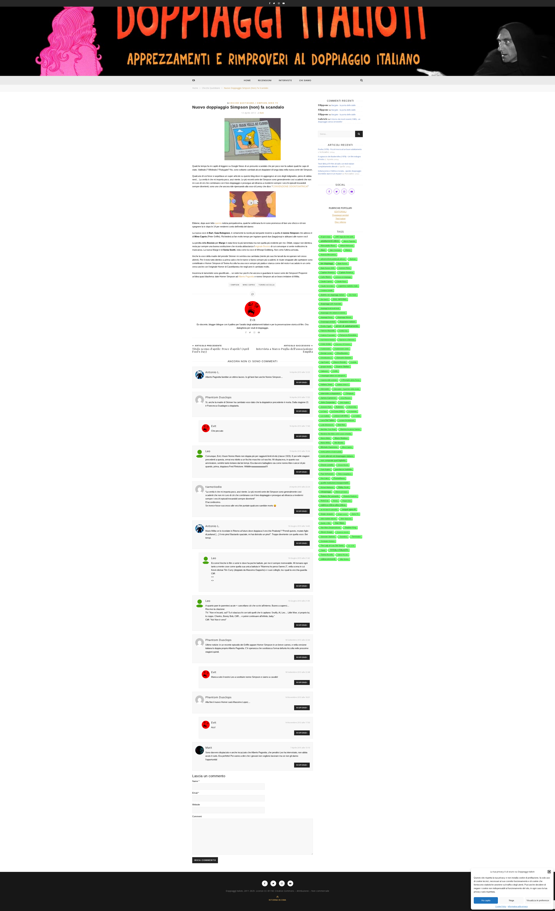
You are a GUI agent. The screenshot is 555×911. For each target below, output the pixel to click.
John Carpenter (328, 402)
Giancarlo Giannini (343, 358)
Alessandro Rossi (328, 246)
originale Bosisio (262, 246)
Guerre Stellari (342, 366)
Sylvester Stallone (328, 537)
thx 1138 (351, 546)
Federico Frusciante (328, 335)
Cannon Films (344, 268)
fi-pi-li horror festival (327, 340)
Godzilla (353, 362)
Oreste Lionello (327, 465)
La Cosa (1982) (337, 411)
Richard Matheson (327, 487)
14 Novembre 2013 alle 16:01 (297, 697)
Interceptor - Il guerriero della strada (346, 389)
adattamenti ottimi (330, 241)
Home (247, 80)
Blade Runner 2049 (327, 268)
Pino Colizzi (325, 478)
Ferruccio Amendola (348, 335)
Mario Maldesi (341, 438)
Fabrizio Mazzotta (328, 331)
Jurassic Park (326, 407)
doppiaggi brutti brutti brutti (330, 308)
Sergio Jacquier (327, 514)
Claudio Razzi (341, 281)
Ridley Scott (343, 487)
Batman (353, 259)
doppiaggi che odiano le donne (333, 313)
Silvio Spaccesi (346, 519)
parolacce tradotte (343, 469)
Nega (511, 900)
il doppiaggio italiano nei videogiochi (333, 375)
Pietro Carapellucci (344, 474)
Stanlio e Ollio (325, 523)
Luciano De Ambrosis (346, 420)
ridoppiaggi (326, 492)
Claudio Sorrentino (327, 286)
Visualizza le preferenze (538, 900)
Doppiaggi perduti (328, 322)
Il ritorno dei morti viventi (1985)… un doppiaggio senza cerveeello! (339, 120)
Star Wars (339, 523)
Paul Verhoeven (327, 474)
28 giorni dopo (326, 237)
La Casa (324, 411)
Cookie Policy (500, 906)
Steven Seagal (326, 532)
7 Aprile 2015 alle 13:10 (300, 747)
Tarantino (343, 537)
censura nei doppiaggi (343, 277)
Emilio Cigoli (326, 326)
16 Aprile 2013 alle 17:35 (299, 397)
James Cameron (328, 398)
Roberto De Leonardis (330, 496)
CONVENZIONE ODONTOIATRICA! (290, 186)
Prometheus (339, 478)
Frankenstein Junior (342, 349)
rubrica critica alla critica (333, 505)
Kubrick (339, 407)
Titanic (323, 550)
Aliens (347, 250)
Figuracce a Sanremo (346, 340)
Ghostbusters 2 (326, 358)
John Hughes (344, 402)
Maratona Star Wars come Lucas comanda (336, 434)
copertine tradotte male (348, 286)
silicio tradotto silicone (328, 519)
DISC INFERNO (339, 299)
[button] (549, 871)
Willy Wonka (344, 559)
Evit (262, 112)
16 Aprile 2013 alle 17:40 (299, 426)
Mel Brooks (339, 443)
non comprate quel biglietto (333, 460)
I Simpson (261, 103)
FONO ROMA (326, 344)
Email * (195, 793)
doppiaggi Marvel (344, 317)
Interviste (285, 80)
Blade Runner (342, 263)
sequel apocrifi (349, 509)
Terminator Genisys (328, 541)
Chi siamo (305, 80)
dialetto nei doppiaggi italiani (332, 295)
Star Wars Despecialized (330, 528)
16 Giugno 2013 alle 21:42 (299, 558)
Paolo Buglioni (325, 469)
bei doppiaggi (327, 263)
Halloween (324, 371)
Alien (323, 250)
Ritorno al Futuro (341, 492)
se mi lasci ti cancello (329, 510)
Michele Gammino (329, 447)
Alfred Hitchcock (346, 246)
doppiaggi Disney (327, 317)
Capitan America (327, 272)
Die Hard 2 (324, 299)
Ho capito (485, 900)
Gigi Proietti (325, 362)
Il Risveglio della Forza (350, 380)
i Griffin (335, 371)
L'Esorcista (352, 407)
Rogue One (347, 501)
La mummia (352, 411)
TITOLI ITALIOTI (339, 550)
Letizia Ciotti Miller (341, 416)
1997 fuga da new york (344, 237)
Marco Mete (325, 438)
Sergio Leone (342, 514)
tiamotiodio (213, 487)
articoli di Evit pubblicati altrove (333, 259)
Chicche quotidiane (211, 88)
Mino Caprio (249, 285)
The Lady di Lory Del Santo (332, 545)
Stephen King (350, 528)
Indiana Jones (326, 384)
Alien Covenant (335, 250)
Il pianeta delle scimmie (329, 380)
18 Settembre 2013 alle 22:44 (297, 640)
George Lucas (326, 353)
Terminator (356, 537)
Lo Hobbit (356, 416)
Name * (195, 781)
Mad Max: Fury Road (328, 429)
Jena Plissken (345, 398)
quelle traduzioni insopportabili (334, 483)
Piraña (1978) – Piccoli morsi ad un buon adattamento (340, 149)
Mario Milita (325, 443)
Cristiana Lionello (327, 290)
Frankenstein (325, 349)
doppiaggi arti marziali (331, 304)
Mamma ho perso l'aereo (350, 429)
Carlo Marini (326, 277)
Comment (197, 816)
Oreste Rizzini (343, 465)
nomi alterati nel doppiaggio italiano (337, 456)
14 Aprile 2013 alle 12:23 (299, 372)
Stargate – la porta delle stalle (343, 105)
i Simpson (234, 285)
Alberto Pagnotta (246, 276)
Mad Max (341, 425)
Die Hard (352, 295)
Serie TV (273, 103)
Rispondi (301, 382)
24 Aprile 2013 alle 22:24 (299, 486)
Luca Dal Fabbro (327, 420)
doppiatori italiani (347, 321)
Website (196, 804)
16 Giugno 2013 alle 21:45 (299, 600)
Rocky (335, 501)
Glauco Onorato (339, 362)
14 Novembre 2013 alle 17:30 (297, 722)
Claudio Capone (326, 281)
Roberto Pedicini (350, 496)
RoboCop (324, 501)
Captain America (346, 273)
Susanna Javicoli (342, 532)
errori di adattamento (347, 326)
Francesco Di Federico (342, 344)
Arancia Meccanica (328, 255)
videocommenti (328, 559)
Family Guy (343, 331)
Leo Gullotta (325, 416)
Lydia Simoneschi (327, 425)
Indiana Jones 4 (342, 384)
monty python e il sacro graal (331, 452)
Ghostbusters (342, 353)
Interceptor (325, 389)
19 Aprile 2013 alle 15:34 (299, 451)
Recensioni (265, 80)
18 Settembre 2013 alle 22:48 (297, 672)
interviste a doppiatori (330, 393)
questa (218, 223)
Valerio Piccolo (343, 555)
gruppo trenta (326, 367)
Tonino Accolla (266, 285)
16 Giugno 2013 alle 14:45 (299, 526)
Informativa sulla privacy (518, 906)
